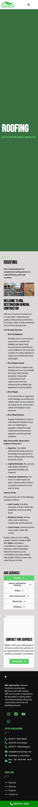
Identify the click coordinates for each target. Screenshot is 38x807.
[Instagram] (8, 714)
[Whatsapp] (8, 721)
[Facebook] (16, 714)
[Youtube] (23, 714)
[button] (28, 4)
